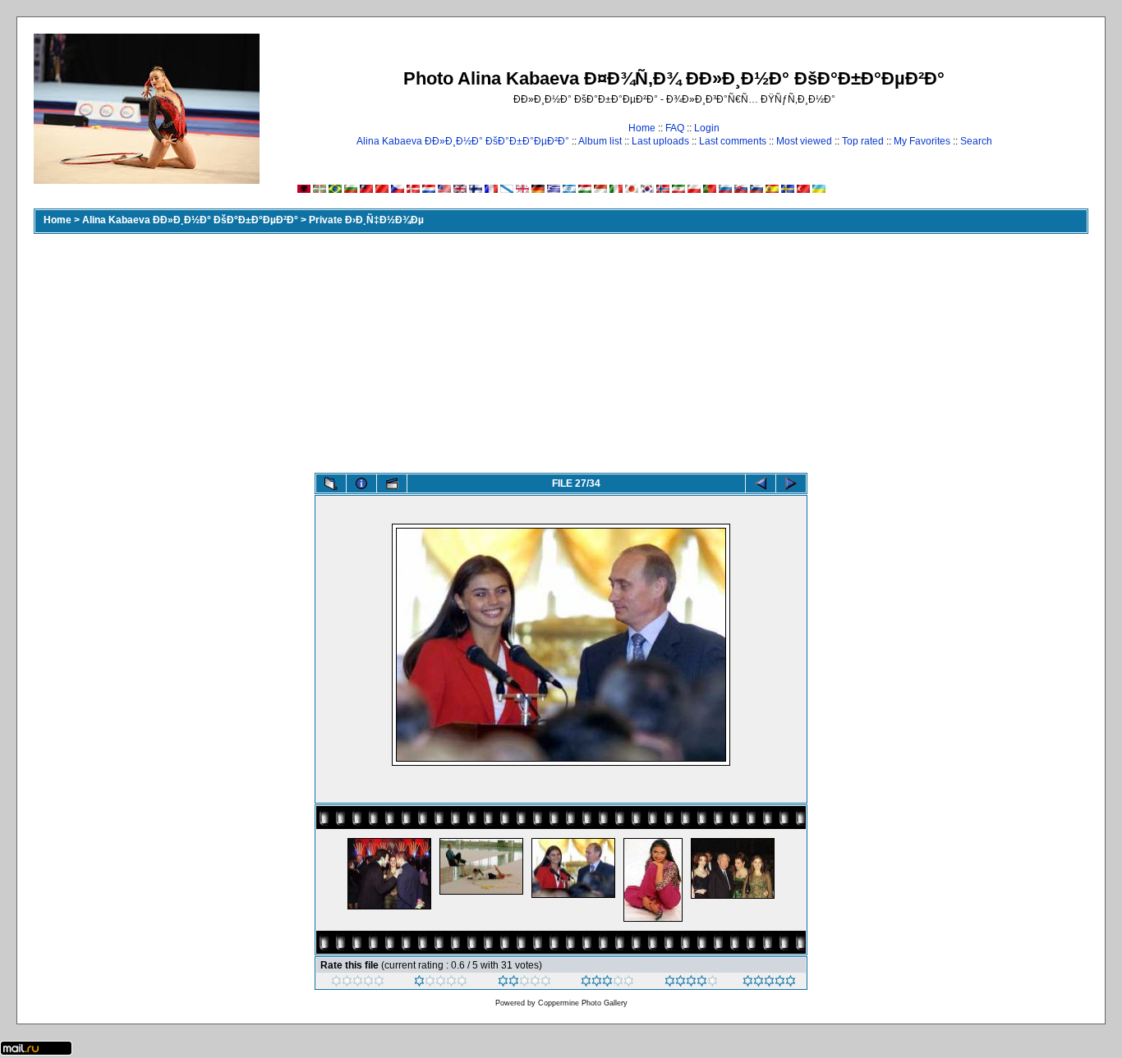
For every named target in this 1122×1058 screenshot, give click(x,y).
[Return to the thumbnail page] (331, 483)
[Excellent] (691, 983)
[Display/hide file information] (361, 483)
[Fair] (524, 983)
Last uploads (660, 141)
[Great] (769, 983)
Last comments (732, 141)
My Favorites (922, 141)
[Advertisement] (561, 350)
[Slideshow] (392, 483)
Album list (600, 141)
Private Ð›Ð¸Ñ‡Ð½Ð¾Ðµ (366, 220)
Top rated (863, 141)
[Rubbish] (357, 983)
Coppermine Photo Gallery (583, 1003)
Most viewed (804, 141)
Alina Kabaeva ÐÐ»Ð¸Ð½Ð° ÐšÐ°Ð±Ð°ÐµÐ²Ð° (462, 141)
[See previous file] (760, 483)
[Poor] (440, 983)
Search (976, 141)
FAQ (674, 128)
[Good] (607, 983)
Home (641, 128)
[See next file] (791, 483)
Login (707, 128)
